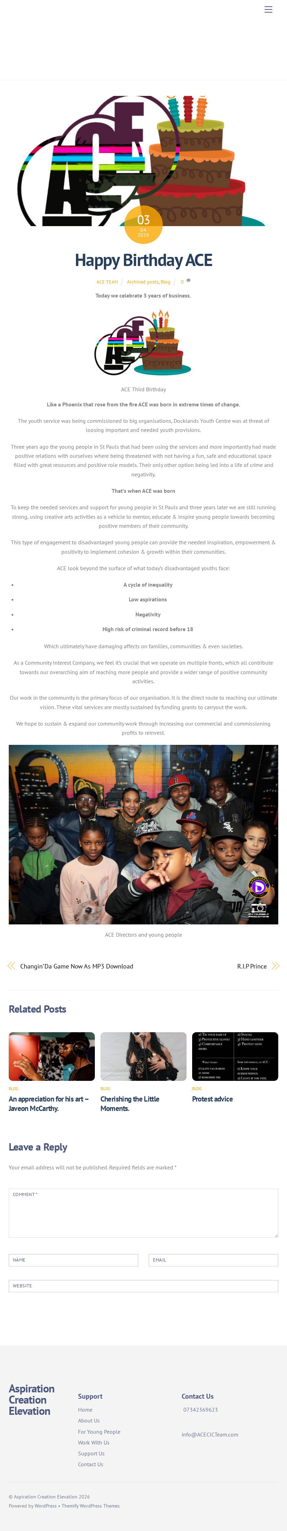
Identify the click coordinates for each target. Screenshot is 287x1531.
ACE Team (107, 282)
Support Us (91, 1453)
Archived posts (143, 281)
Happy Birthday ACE (143, 260)
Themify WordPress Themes (91, 1505)
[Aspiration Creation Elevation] (40, 67)
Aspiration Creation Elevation (45, 1496)
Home (85, 1409)
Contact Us (90, 1464)
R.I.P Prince (252, 966)
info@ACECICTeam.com (210, 1434)
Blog (165, 281)
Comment (25, 1194)
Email (160, 1260)
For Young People (99, 1431)
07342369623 (200, 1409)
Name (19, 1260)
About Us (89, 1420)
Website (22, 1286)
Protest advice (212, 1099)
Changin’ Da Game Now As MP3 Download (76, 966)
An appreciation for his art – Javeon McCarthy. (49, 1103)
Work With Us (94, 1442)
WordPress (46, 1505)
